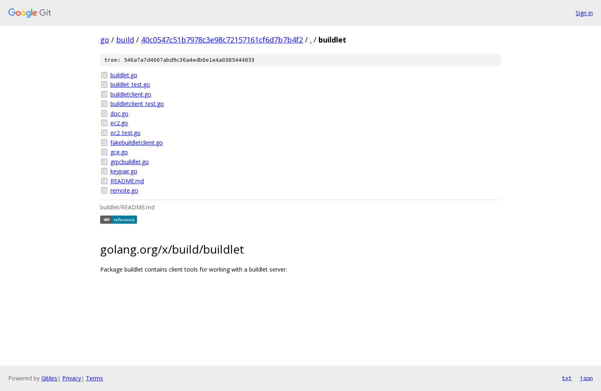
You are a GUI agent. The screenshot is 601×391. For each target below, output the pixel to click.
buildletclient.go (130, 94)
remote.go (124, 190)
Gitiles (49, 378)
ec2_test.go (125, 133)
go (104, 40)
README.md (127, 181)
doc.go (119, 113)
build (125, 40)
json (586, 378)
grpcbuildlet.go (129, 162)
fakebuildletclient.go (136, 142)
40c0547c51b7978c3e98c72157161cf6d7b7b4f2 (222, 40)
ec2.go (119, 123)
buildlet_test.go (130, 84)
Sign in (584, 13)
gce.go (119, 152)
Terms (94, 378)
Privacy (71, 378)
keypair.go (123, 171)
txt (567, 378)
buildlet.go (123, 75)
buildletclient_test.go (137, 104)
